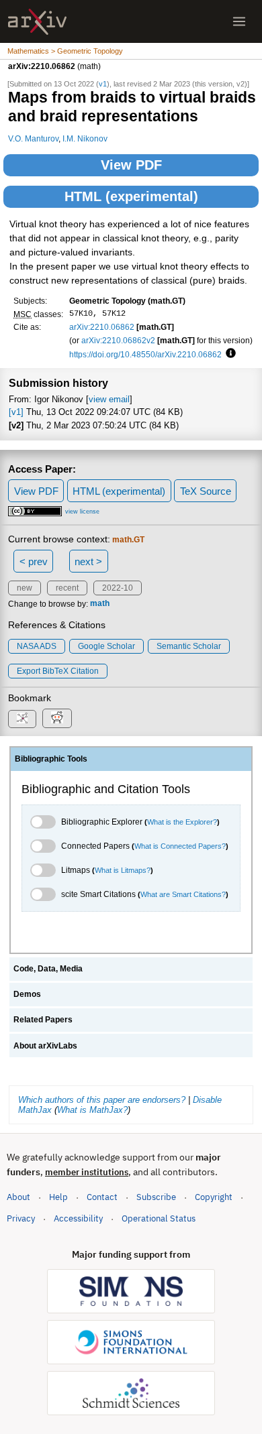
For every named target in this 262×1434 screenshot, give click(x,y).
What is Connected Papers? (180, 846)
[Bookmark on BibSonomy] (22, 719)
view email (109, 399)
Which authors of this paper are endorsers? (101, 1100)
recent (67, 588)
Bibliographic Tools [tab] (51, 759)
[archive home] (37, 22)
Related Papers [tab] (43, 1020)
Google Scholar (106, 646)
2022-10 (117, 588)
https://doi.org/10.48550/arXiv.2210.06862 (145, 354)
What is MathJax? (92, 1110)
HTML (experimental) (131, 196)
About (18, 1197)
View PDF (131, 165)
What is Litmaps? (122, 870)
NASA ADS (36, 646)
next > (88, 561)
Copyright (213, 1197)
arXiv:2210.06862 (101, 326)
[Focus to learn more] (229, 354)
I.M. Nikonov (84, 138)
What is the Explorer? (182, 822)
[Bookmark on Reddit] (57, 718)
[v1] (16, 412)
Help (58, 1197)
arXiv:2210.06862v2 (118, 340)
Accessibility (78, 1218)
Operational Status (158, 1218)
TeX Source (205, 491)
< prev (33, 561)
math (100, 604)
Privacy (21, 1218)
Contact (102, 1197)
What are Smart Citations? (183, 894)
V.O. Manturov (33, 138)
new (24, 588)
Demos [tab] (27, 994)
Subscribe (156, 1197)
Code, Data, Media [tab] (48, 969)
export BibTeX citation (58, 671)
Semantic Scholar (189, 646)
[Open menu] (239, 21)
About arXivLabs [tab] (45, 1046)
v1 (103, 84)
